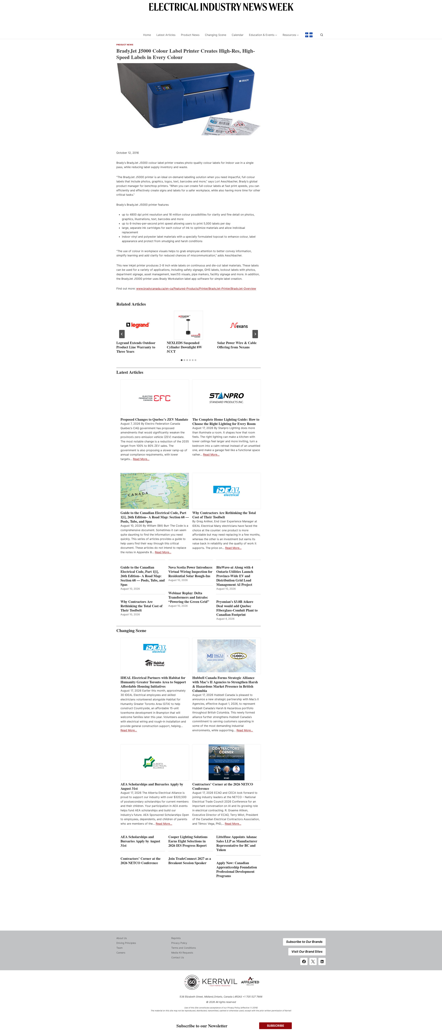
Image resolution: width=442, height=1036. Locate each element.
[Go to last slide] (122, 334)
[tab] (181, 360)
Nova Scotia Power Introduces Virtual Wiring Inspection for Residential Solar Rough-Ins (190, 571)
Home (147, 35)
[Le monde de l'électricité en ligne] (309, 34)
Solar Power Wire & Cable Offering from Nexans (237, 345)
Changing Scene (215, 35)
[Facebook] (304, 961)
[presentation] (138, 325)
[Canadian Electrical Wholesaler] (127, 35)
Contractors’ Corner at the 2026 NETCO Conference (222, 786)
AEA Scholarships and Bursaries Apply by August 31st (152, 786)
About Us (121, 938)
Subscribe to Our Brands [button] (304, 942)
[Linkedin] (322, 961)
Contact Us (177, 957)
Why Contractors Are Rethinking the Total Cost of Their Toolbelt (224, 515)
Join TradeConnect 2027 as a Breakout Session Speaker (189, 860)
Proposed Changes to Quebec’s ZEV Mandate (154, 419)
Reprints (176, 938)
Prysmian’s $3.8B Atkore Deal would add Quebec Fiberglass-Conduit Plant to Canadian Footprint (237, 608)
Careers (120, 952)
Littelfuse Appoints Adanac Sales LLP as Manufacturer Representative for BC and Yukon (236, 843)
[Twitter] (313, 961)
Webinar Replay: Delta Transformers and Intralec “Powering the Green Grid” (188, 597)
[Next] (255, 334)
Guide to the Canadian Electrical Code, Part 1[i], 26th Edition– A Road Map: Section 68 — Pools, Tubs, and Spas (155, 517)
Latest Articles (165, 35)
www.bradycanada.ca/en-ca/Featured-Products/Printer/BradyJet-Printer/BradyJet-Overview (196, 288)
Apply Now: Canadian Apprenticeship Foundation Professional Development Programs (236, 869)
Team (119, 947)
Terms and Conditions (183, 947)
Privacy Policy (179, 942)
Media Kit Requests (182, 952)
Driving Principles (126, 942)
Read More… (141, 459)
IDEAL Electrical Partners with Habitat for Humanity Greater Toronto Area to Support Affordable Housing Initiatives (153, 682)
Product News (190, 35)
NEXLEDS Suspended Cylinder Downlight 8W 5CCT (184, 347)
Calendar (237, 35)
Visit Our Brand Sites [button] (307, 951)
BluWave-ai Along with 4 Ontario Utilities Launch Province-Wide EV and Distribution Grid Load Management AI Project (234, 576)
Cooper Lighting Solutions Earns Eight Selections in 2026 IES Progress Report (188, 841)
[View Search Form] (322, 35)
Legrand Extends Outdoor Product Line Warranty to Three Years (135, 347)
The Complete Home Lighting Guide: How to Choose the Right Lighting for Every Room (225, 421)
